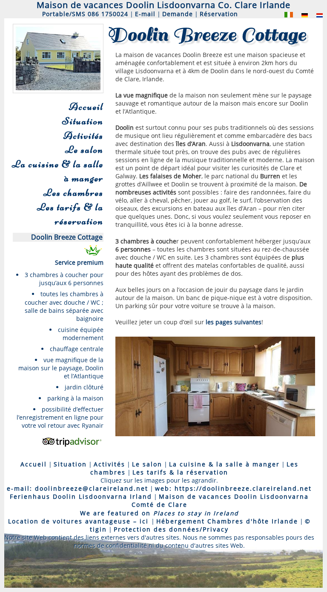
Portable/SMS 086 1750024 (85, 14)
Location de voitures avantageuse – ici (79, 521)
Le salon (84, 149)
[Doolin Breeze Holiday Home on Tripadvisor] (71, 447)
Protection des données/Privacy (171, 529)
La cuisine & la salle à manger (57, 171)
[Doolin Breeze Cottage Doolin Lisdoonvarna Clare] (284, 15)
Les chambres (73, 192)
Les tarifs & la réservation (70, 214)
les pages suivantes (233, 322)
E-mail (145, 14)
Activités (83, 135)
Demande (177, 14)
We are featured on (159, 513)
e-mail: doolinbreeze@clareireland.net (77, 488)
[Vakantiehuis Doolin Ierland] (315, 15)
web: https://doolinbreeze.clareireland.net (233, 488)
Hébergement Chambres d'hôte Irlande (227, 521)
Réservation (219, 14)
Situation (82, 121)
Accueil (86, 106)
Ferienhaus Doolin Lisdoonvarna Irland (81, 496)
